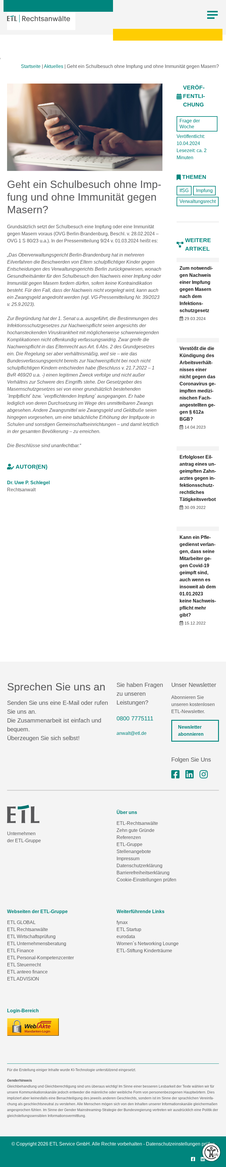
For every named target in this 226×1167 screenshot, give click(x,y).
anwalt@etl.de (132, 733)
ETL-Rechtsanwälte (137, 823)
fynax (122, 922)
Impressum (128, 858)
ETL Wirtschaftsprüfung (31, 936)
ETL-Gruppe (129, 844)
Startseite (31, 66)
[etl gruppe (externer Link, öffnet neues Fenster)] (189, 774)
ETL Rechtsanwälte (27, 929)
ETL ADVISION (23, 978)
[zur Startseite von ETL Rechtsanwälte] (38, 18)
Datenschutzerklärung (139, 865)
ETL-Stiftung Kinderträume (144, 950)
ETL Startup (129, 929)
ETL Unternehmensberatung (36, 943)
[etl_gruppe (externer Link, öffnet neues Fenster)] (204, 774)
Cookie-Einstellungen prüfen (146, 879)
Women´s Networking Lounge (148, 943)
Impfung (204, 190)
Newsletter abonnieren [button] (191, 731)
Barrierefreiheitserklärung (143, 872)
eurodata (126, 936)
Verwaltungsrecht (198, 201)
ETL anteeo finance (27, 971)
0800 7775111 (135, 718)
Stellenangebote (134, 851)
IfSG (184, 190)
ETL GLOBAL (21, 922)
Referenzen (129, 837)
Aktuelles (53, 66)
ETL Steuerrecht (24, 964)
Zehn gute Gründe (135, 830)
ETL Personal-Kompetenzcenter (40, 957)
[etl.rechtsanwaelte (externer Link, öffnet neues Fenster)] (175, 774)
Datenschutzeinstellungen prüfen (180, 1143)
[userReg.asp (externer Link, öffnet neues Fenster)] (33, 1027)
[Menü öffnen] (212, 15)
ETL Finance (20, 950)
